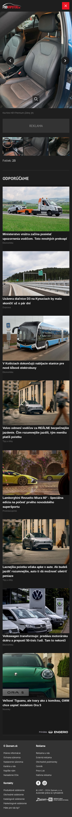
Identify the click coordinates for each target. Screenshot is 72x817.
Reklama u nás (43, 753)
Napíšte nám (9, 770)
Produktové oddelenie (14, 790)
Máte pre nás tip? (11, 807)
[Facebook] (38, 783)
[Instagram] (44, 783)
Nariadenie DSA (11, 775)
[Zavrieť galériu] (65, 5)
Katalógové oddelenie (14, 798)
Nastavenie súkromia (13, 761)
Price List (40, 770)
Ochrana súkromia (11, 757)
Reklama (40, 746)
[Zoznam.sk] (42, 800)
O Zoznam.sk (10, 746)
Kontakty (8, 783)
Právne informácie (12, 753)
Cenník (39, 766)
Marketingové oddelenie (15, 803)
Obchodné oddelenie (13, 794)
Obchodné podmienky (46, 761)
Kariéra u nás (9, 766)
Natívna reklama (43, 775)
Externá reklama (44, 757)
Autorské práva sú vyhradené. (50, 792)
